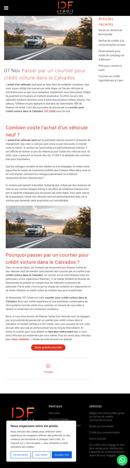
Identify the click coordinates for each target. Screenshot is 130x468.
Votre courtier (97, 438)
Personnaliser (20, 454)
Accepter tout (62, 454)
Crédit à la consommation (104, 432)
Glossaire (54, 413)
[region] (41, 441)
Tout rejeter (41, 454)
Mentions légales (59, 419)
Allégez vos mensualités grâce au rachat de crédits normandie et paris (107, 416)
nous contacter (20, 339)
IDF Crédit (49, 111)
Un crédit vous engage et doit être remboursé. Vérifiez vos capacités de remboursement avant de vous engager (107, 450)
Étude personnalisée (101, 426)
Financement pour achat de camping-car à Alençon (111, 55)
